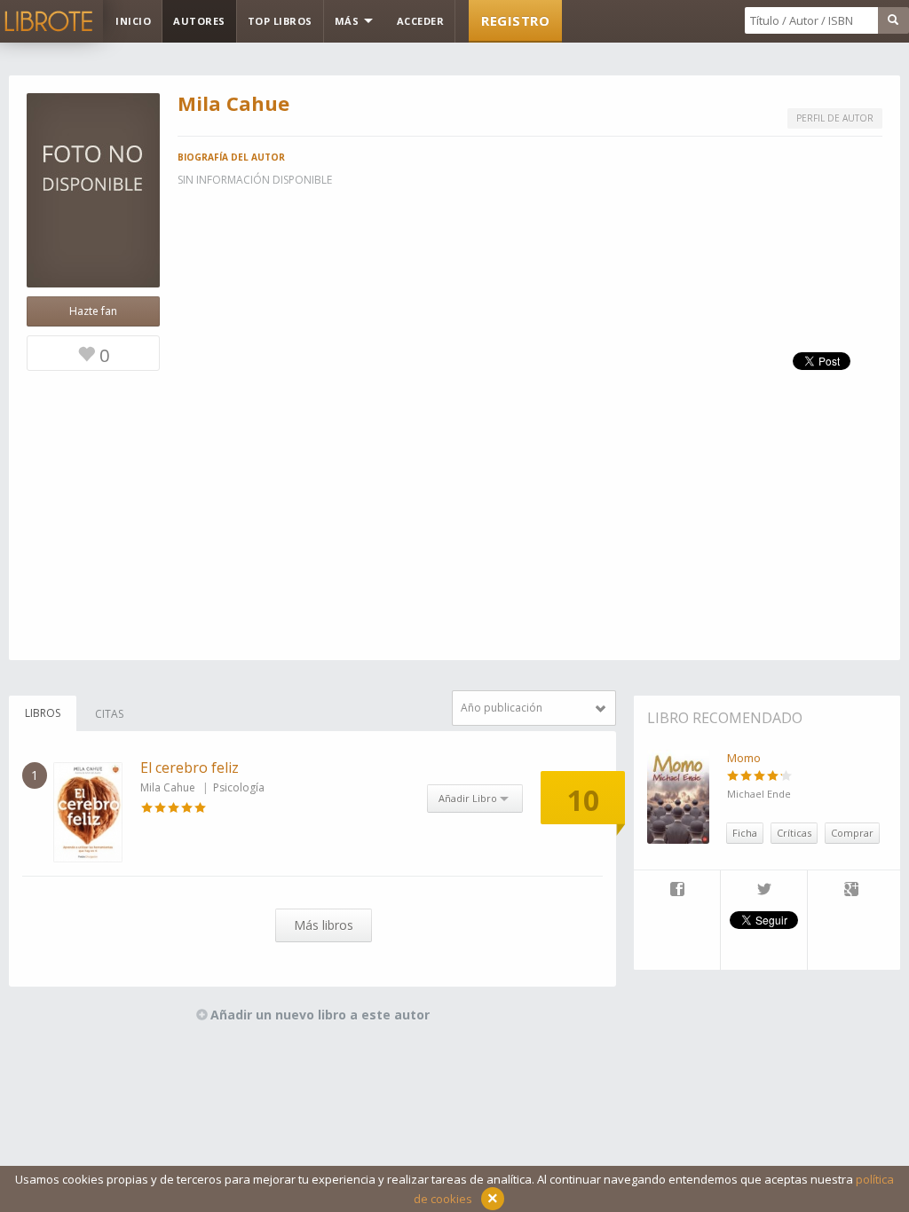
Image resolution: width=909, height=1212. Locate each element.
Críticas (794, 832)
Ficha (744, 832)
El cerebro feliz (189, 767)
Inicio (133, 21)
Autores (199, 21)
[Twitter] (764, 890)
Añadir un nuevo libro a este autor (320, 1014)
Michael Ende (759, 793)
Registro (515, 20)
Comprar (852, 832)
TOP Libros (280, 21)
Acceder (421, 21)
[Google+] (851, 890)
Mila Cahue (167, 787)
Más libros (323, 925)
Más (348, 21)
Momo (744, 758)
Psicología (239, 787)
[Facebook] (677, 890)
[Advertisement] (454, 536)
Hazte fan (93, 311)
